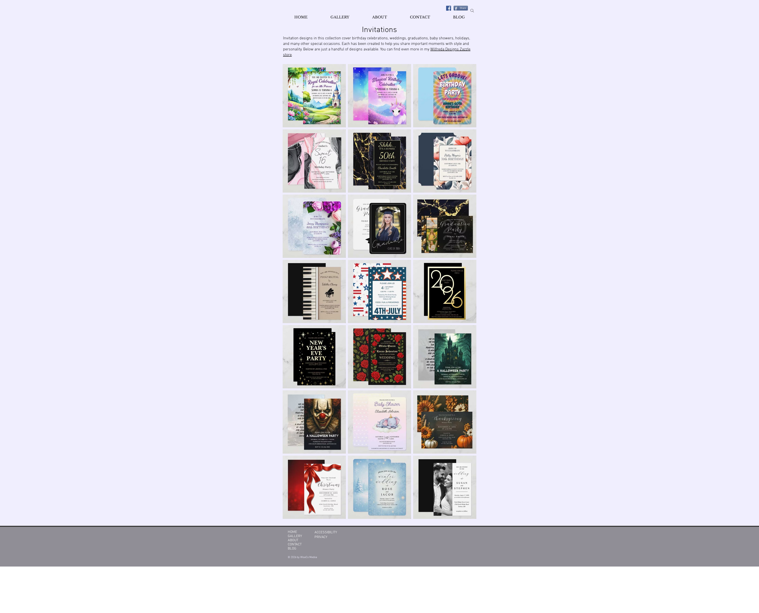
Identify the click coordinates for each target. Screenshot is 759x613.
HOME (292, 532)
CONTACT (295, 544)
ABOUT (293, 540)
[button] (340, 17)
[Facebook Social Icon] (448, 8)
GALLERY (295, 536)
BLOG (292, 549)
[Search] (472, 11)
